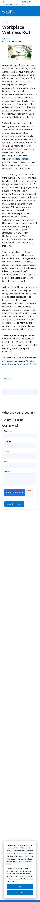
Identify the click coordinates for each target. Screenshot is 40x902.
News (5, 22)
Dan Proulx (6, 38)
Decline (20, 893)
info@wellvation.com (10, 4)
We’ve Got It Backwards (18, 159)
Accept (20, 886)
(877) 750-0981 (27, 3)
